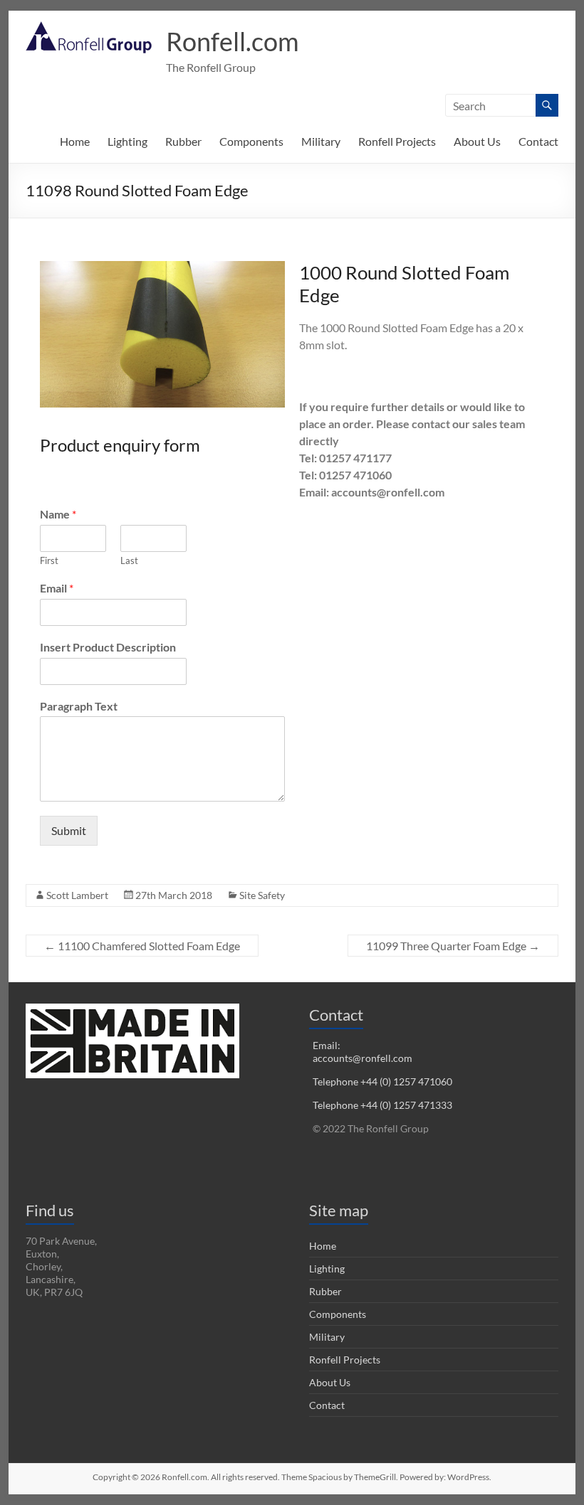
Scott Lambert (77, 895)
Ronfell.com (232, 41)
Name (58, 514)
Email (56, 588)
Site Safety (262, 895)
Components (251, 141)
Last (129, 560)
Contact (538, 141)
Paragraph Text (79, 706)
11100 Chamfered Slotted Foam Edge (142, 945)
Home (75, 141)
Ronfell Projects (397, 141)
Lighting (127, 141)
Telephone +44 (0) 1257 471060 (382, 1081)
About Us (477, 141)
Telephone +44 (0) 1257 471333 (382, 1105)
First (49, 560)
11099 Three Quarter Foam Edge (453, 945)
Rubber (183, 141)
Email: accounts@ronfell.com (362, 1051)
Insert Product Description (108, 647)
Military (320, 141)
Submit (68, 830)
